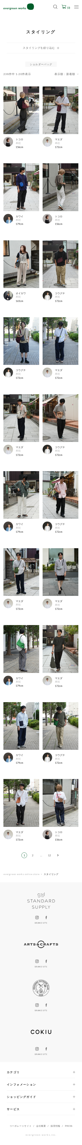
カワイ (19, 216)
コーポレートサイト (21, 1125)
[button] (58, 855)
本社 (18, 142)
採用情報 (55, 1125)
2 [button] (32, 855)
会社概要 (41, 1125)
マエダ (58, 139)
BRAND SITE (41, 923)
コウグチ (60, 293)
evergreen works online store (21, 874)
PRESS (68, 1125)
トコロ (19, 139)
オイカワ (21, 293)
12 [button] (49, 855)
